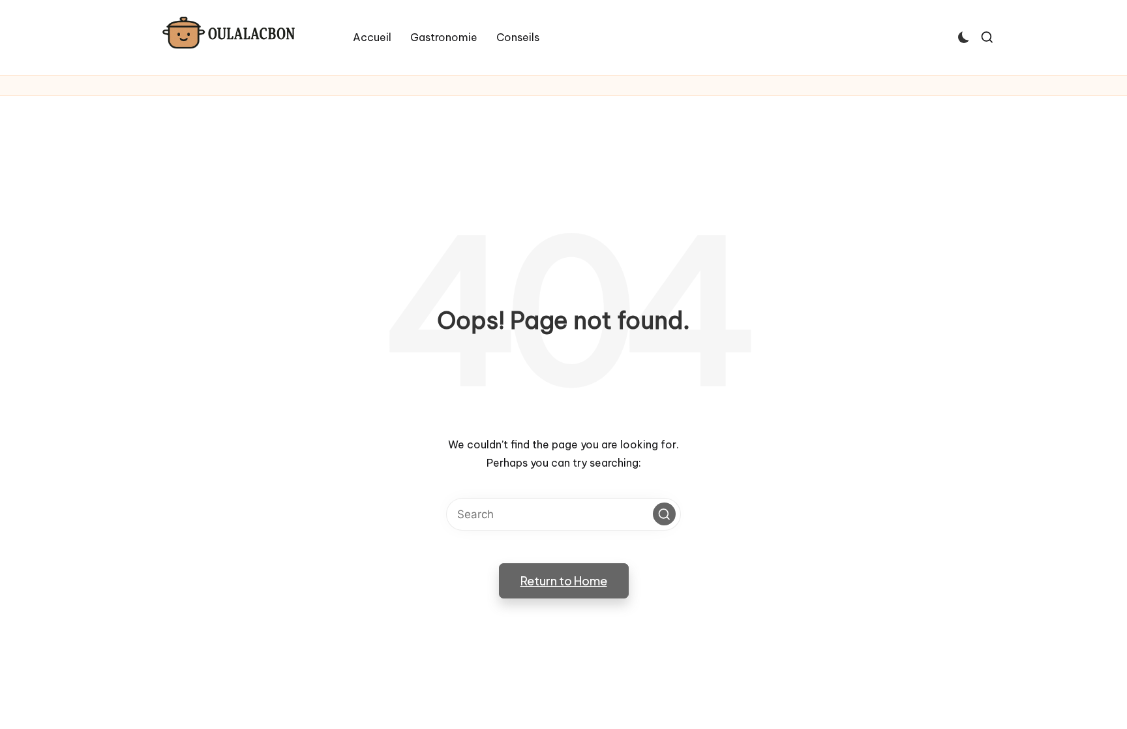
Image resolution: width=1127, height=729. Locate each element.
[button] (664, 514)
